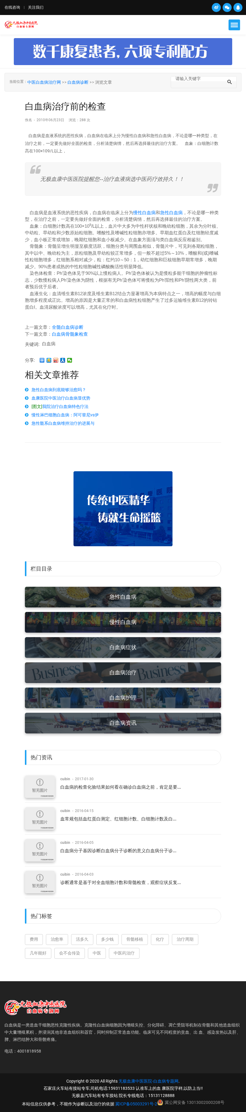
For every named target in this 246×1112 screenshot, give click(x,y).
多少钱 (107, 939)
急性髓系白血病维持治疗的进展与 (63, 423)
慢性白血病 (144, 212)
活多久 (82, 939)
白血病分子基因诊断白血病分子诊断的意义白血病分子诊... (118, 850)
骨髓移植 (134, 939)
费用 (34, 939)
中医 (97, 953)
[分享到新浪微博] (55, 360)
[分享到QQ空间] (49, 360)
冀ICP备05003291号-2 (136, 1104)
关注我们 (36, 7)
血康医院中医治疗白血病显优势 (61, 398)
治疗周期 (185, 939)
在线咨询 (12, 7)
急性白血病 (171, 212)
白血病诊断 (78, 82)
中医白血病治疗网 (44, 82)
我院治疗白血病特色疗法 (60, 406)
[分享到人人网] (62, 360)
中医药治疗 (124, 953)
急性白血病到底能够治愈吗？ (59, 389)
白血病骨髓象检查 (70, 334)
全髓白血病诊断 (67, 327)
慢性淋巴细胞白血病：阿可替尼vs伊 (65, 414)
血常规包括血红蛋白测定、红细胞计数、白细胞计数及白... (118, 819)
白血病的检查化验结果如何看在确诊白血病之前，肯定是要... (120, 787)
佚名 (29, 120)
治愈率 (57, 939)
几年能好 (38, 953)
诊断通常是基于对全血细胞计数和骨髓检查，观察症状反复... (120, 882)
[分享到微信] (69, 360)
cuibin (65, 779)
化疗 (160, 939)
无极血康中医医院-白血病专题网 (148, 1081)
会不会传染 (69, 953)
